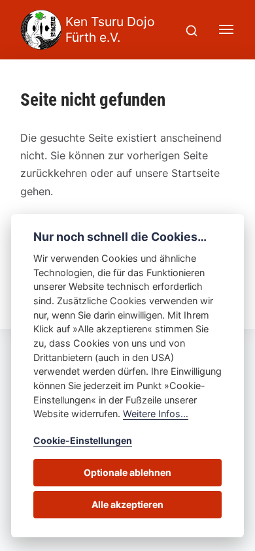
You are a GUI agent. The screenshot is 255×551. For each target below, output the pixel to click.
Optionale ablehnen (127, 472)
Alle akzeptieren (127, 504)
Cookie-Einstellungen (82, 440)
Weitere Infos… (155, 413)
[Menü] (227, 29)
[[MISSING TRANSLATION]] (191, 29)
